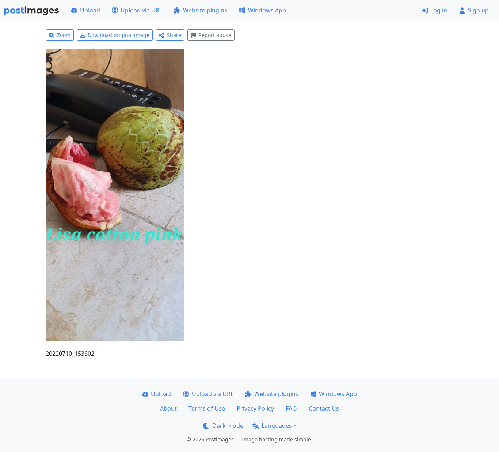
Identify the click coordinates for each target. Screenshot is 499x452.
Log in (438, 10)
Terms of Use (206, 408)
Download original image (118, 34)
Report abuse (214, 34)
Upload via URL (141, 10)
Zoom (64, 34)
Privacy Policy (255, 408)
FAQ (291, 408)
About (168, 408)
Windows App (267, 10)
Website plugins (205, 10)
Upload (90, 10)
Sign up (478, 10)
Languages (277, 426)
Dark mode (227, 426)
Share (174, 34)
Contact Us (324, 408)
